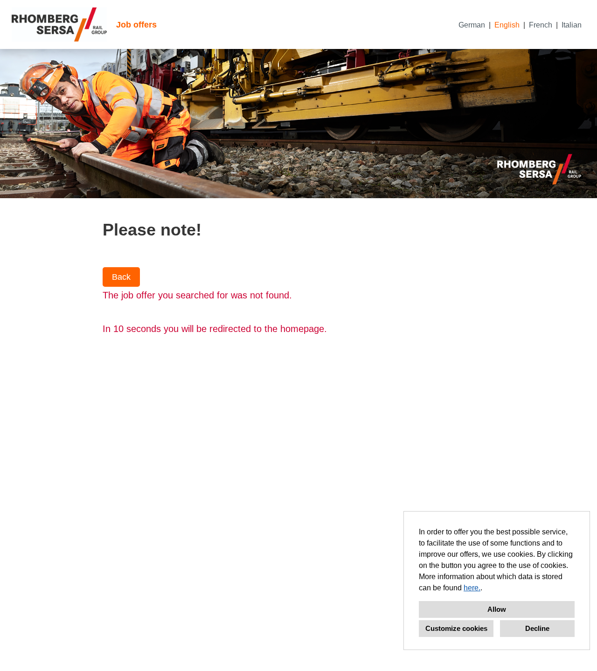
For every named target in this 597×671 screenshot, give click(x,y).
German (471, 25)
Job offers (136, 24)
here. (472, 588)
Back (121, 277)
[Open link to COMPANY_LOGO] (59, 24)
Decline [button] (537, 628)
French (540, 25)
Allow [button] (496, 609)
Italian (572, 25)
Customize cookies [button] (456, 628)
